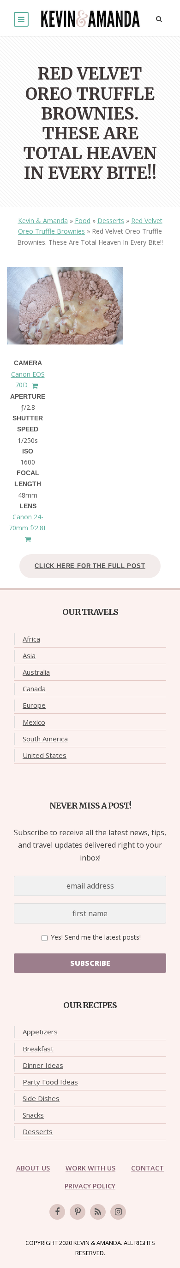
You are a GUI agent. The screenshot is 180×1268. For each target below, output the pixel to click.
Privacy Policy (90, 1186)
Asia (29, 655)
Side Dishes (41, 1098)
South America (45, 738)
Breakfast (38, 1048)
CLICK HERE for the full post (90, 565)
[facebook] (57, 1212)
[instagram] (118, 1212)
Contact (147, 1168)
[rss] (98, 1212)
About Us (33, 1168)
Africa (31, 638)
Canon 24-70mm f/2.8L (28, 522)
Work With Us (90, 1168)
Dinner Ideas (43, 1065)
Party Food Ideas (50, 1081)
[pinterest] (77, 1212)
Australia (36, 672)
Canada (34, 688)
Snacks (33, 1114)
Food (82, 220)
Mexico (34, 722)
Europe (34, 705)
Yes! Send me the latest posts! (95, 937)
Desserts (110, 220)
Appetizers (40, 1031)
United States (44, 755)
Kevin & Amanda (43, 220)
